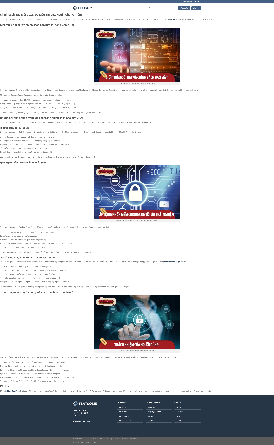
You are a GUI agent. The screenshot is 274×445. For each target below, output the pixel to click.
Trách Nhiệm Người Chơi (123, 439)
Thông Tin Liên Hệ (90, 439)
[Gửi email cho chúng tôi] (200, 1)
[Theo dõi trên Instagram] (196, 1)
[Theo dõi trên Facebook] (194, 1)
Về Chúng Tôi (77, 439)
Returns (150, 416)
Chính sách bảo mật (105, 439)
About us (180, 407)
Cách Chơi (146, 8)
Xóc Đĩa (125, 8)
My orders (122, 407)
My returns (123, 412)
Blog (178, 416)
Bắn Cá (138, 8)
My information (124, 416)
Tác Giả (135, 439)
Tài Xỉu (118, 8)
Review (112, 8)
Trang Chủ (104, 8)
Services (180, 412)
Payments (151, 407)
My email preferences (126, 420)
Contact (179, 420)
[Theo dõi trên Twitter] (198, 1)
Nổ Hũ (132, 8)
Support (151, 420)
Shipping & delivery (154, 412)
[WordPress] (83, 8)
